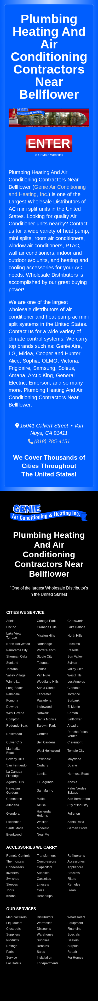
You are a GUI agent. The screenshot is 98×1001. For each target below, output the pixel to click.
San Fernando (16, 765)
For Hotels (13, 963)
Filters (71, 879)
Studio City (44, 656)
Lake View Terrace (13, 635)
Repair (72, 952)
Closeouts (13, 929)
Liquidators (14, 923)
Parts (10, 952)
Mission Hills (46, 635)
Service (11, 957)
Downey (12, 707)
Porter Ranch (46, 650)
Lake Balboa (76, 627)
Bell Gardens (46, 742)
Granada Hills (46, 627)
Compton (12, 719)
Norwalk (43, 713)
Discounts (44, 929)
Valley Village (16, 675)
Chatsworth (75, 621)
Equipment (75, 923)
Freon (71, 890)
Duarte (72, 765)
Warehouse (45, 934)
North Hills (74, 635)
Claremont (74, 742)
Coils (40, 890)
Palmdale (13, 694)
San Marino (45, 790)
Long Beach (15, 688)
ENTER (49, 143)
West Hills (74, 675)
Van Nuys (43, 675)
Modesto (43, 828)
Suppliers (13, 934)
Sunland (12, 663)
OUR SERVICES (21, 909)
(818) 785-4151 (51, 441)
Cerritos (42, 734)
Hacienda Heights (44, 814)
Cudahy (42, 765)
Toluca (41, 669)
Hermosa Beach (78, 774)
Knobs (10, 896)
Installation (44, 957)
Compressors (46, 861)
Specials (73, 934)
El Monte (73, 707)
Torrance (73, 694)
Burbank (73, 700)
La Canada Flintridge (14, 774)
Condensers (15, 867)
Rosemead (14, 734)
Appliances (75, 867)
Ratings (11, 946)
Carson (72, 713)
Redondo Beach (18, 725)
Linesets (43, 884)
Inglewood (44, 707)
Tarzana (12, 669)
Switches (12, 879)
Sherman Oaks (16, 656)
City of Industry (77, 805)
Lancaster (44, 694)
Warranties (44, 923)
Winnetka (13, 681)
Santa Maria (15, 828)
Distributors (45, 917)
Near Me (43, 834)
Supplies (43, 873)
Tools (10, 890)
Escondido (13, 822)
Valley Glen (75, 669)
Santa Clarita (46, 688)
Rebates (43, 946)
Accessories (76, 861)
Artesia (72, 782)
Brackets (73, 873)
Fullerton (73, 813)
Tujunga (43, 663)
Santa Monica (46, 719)
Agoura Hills (15, 782)
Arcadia (72, 725)
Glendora (13, 813)
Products (12, 940)
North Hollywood (18, 644)
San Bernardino (78, 799)
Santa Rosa (75, 822)
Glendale (73, 688)
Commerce (14, 799)
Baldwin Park (46, 725)
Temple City (75, 751)
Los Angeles (76, 681)
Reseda (73, 650)
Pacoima (73, 644)
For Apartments (47, 963)
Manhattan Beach (13, 751)
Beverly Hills (15, 759)
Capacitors (44, 867)
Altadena (12, 805)
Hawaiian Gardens (13, 790)
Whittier (42, 822)
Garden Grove (77, 828)
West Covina (15, 713)
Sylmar (72, 663)
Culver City (14, 742)
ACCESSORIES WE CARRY (31, 847)
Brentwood (14, 834)
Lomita (42, 774)
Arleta (10, 621)
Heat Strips (45, 896)
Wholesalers (76, 917)
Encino (11, 627)
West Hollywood (48, 751)
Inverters (12, 873)
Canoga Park (46, 621)
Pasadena (44, 700)
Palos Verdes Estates (76, 790)
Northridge (44, 644)
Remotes (73, 884)
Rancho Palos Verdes (77, 734)
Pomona (12, 700)
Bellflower (74, 719)
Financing (74, 929)
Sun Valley (75, 656)
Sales (41, 952)
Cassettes (44, 879)
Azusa (41, 805)
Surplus (72, 946)
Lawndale (44, 759)
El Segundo (45, 782)
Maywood (74, 759)
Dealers (73, 940)
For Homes (75, 957)
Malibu (42, 799)
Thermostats (15, 861)
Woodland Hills (48, 681)
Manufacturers (16, 917)
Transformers (46, 856)
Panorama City (16, 650)
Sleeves (12, 884)
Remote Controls (18, 856)
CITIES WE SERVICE (25, 612)
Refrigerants (76, 856)
